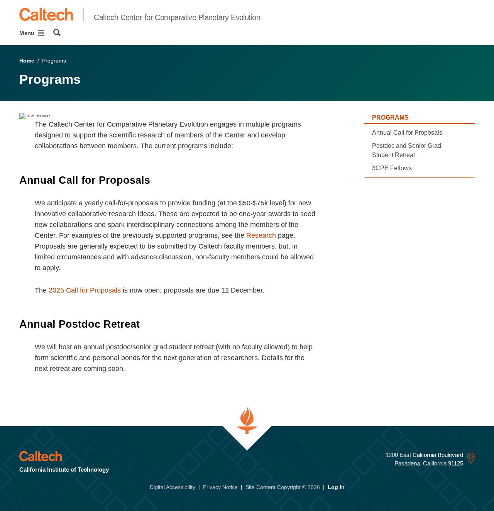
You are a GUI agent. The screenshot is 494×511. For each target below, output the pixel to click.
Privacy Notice (220, 487)
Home (26, 61)
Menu (27, 33)
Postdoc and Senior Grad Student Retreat (406, 150)
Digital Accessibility (172, 487)
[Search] (57, 32)
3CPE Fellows (392, 168)
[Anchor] (157, 180)
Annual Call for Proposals (407, 132)
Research (261, 235)
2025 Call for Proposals (85, 290)
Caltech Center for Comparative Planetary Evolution (177, 17)
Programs (390, 117)
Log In (336, 487)
